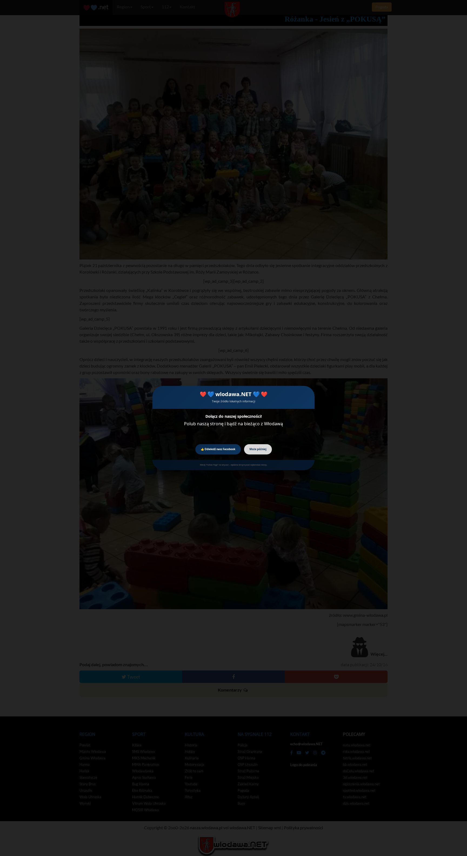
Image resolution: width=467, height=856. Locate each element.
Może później (257, 449)
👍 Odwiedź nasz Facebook (218, 449)
